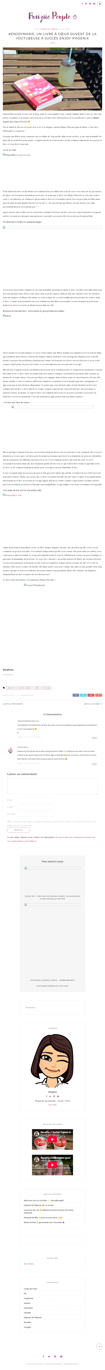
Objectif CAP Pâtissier (33, 1317)
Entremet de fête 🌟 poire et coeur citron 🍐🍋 (43, 1217)
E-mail (11, 807)
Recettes (27, 1322)
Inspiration (28, 1308)
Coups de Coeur (48, 29)
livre (36, 688)
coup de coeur (24, 688)
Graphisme (28, 1298)
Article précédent (13, 704)
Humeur (27, 1303)
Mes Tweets (29, 1264)
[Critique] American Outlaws (52, 986)
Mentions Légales (71, 1364)
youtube (46, 688)
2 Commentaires (26, 695)
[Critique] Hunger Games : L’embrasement (52, 980)
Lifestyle (27, 1312)
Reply (94, 738)
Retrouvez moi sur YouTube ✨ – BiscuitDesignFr (44, 1200)
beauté (11, 688)
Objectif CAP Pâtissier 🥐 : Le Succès (39, 1205)
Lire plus (52, 1104)
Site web (11, 814)
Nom (10, 800)
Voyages (27, 1327)
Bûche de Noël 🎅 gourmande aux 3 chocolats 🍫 (44, 1222)
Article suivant (92, 704)
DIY (25, 1293)
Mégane (10, 695)
